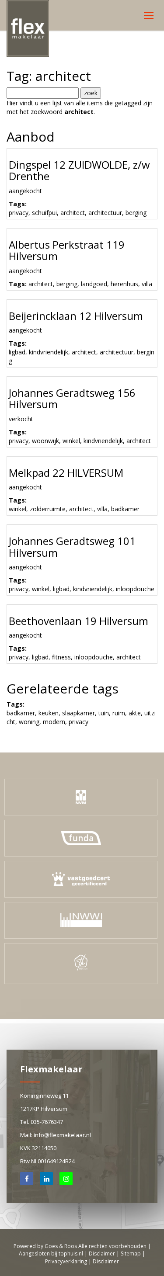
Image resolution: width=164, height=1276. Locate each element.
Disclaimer (102, 1253)
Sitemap (131, 1253)
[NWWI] (81, 919)
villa (147, 284)
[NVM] (81, 796)
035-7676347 (47, 1122)
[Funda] (81, 837)
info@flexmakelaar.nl (62, 1135)
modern (54, 722)
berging (136, 212)
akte (135, 713)
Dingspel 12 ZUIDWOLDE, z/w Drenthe (79, 170)
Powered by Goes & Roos (45, 1246)
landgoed (94, 284)
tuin (103, 713)
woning (29, 722)
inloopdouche (135, 589)
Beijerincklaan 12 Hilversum (76, 316)
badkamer (125, 509)
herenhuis (124, 284)
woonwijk (45, 441)
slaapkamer (78, 713)
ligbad (17, 352)
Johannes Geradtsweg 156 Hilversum (72, 398)
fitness (61, 657)
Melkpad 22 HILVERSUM (66, 472)
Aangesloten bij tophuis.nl (51, 1253)
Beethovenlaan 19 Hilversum (78, 621)
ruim (118, 713)
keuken (48, 713)
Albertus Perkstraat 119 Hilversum (67, 250)
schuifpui (44, 212)
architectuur (105, 212)
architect (72, 212)
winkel (71, 441)
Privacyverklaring (66, 1261)
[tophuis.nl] (80, 963)
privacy (18, 212)
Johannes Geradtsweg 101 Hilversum (72, 546)
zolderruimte (48, 509)
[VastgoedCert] (81, 878)
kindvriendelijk (48, 352)
